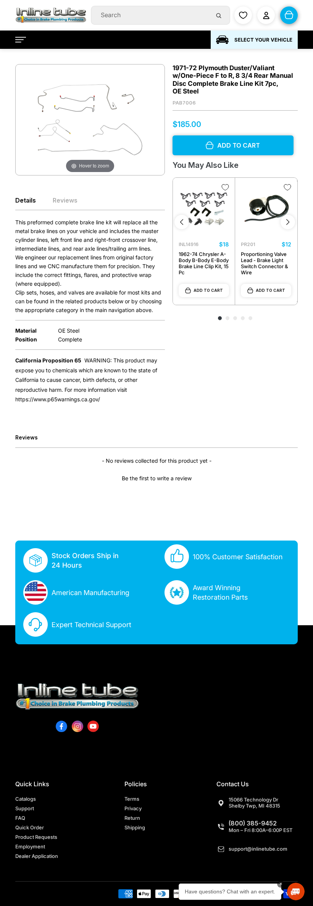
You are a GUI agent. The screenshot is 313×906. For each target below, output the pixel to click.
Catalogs (25, 799)
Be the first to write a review (157, 478)
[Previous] (181, 222)
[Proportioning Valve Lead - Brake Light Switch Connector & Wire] (266, 208)
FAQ (20, 818)
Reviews (65, 200)
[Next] (288, 222)
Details (25, 200)
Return (132, 818)
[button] (156, 477)
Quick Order (29, 827)
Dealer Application (36, 856)
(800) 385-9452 (253, 823)
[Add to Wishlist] (225, 187)
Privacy (133, 808)
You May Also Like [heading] (206, 165)
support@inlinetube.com (258, 849)
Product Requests (36, 837)
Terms (131, 799)
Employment (30, 846)
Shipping (134, 827)
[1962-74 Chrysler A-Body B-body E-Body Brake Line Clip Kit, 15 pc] (204, 208)
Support (24, 808)
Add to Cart (208, 290)
